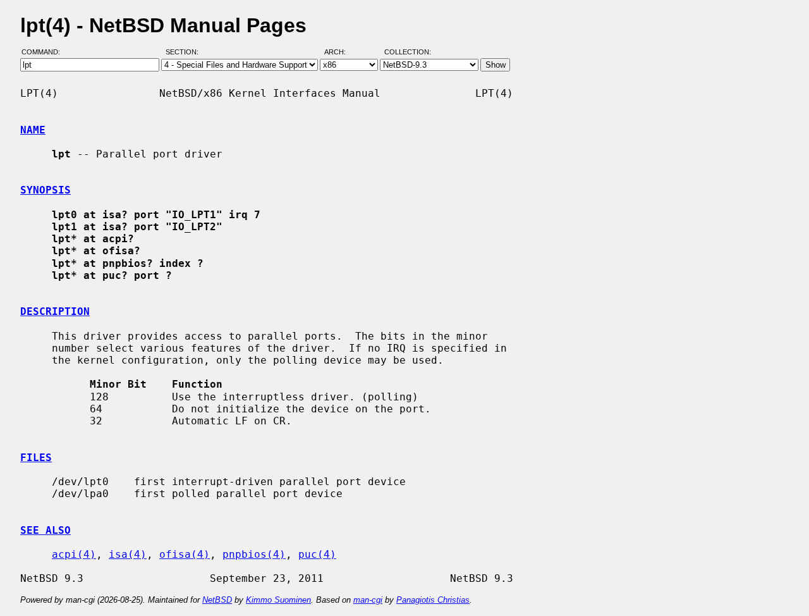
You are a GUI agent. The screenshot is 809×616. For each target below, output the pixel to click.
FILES (36, 458)
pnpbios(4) (254, 554)
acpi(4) (74, 554)
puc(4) (317, 554)
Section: (185, 52)
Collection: (407, 52)
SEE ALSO (45, 530)
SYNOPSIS (45, 190)
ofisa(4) (184, 554)
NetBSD (217, 600)
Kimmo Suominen (278, 600)
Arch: (340, 52)
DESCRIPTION (55, 311)
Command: (44, 52)
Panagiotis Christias (433, 600)
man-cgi (367, 600)
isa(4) (128, 554)
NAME (33, 130)
